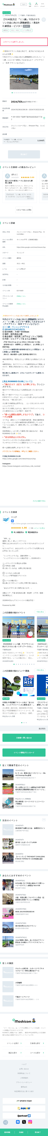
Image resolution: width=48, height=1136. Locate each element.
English (23, 4)
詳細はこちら (21, 296)
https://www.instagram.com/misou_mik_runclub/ (21, 466)
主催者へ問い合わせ (24, 738)
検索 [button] (30, 6)
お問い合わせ (24, 1069)
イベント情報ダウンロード (24, 752)
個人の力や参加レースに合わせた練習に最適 (19, 182)
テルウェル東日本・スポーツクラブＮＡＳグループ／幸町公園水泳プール (29, 969)
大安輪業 (18, 983)
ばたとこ (14, 174)
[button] (12, 92)
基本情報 (7, 1132)
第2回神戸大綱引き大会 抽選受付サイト (30, 828)
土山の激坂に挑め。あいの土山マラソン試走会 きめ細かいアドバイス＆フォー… (29, 941)
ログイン (36, 6)
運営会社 (24, 1087)
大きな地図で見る (39, 501)
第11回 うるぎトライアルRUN (26, 842)
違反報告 (42, 728)
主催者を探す (35, 1043)
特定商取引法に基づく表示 (24, 1091)
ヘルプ (24, 1064)
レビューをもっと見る (24, 210)
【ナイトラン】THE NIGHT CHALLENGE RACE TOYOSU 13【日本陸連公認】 (30, 858)
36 (38, 528)
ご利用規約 (24, 1078)
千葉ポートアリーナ (22, 997)
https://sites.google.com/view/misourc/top (31, 247)
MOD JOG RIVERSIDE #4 (24, 912)
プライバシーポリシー (24, 1082)
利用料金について (24, 1073)
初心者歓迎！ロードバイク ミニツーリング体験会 (30, 802)
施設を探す (12, 1053)
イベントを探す (13, 1043)
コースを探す (35, 1053)
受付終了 (38, 1132)
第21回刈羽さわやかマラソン (25, 926)
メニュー (42, 6)
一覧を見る (40, 612)
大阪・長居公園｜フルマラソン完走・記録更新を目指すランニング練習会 (29, 898)
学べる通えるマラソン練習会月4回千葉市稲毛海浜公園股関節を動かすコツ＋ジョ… (30, 788)
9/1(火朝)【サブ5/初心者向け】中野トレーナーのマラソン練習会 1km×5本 (30, 884)
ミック (14, 517)
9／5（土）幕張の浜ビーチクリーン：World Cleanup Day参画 (30, 774)
